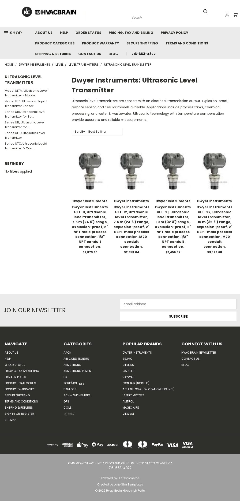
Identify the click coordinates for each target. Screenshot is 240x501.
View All (128, 414)
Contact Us (89, 53)
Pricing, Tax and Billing (131, 32)
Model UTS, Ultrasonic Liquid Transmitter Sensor (26, 103)
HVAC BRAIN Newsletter (198, 353)
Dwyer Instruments (137, 353)
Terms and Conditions (186, 43)
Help (64, 32)
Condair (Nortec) (136, 383)
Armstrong (72, 365)
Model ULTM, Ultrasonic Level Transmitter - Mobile (26, 93)
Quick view (90, 161)
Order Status (88, 32)
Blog (113, 53)
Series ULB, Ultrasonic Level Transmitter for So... (25, 114)
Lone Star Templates (128, 484)
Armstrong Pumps (77, 371)
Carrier (129, 371)
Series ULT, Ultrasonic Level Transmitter (25, 135)
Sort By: (80, 131)
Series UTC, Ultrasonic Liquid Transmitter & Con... (26, 145)
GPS (66, 401)
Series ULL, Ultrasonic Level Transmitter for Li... (25, 124)
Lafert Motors (134, 395)
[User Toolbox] (227, 14)
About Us (43, 32)
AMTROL (128, 401)
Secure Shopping (142, 43)
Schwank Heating (77, 395)
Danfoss (70, 389)
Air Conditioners (76, 359)
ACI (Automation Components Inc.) (149, 389)
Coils (68, 408)
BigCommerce (128, 478)
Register (27, 414)
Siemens (128, 365)
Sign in (10, 414)
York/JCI (70, 383)
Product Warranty (100, 43)
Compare (88, 171)
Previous (230, 486)
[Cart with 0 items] (235, 14)
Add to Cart (90, 179)
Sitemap (10, 420)
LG (65, 377)
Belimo (127, 359)
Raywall (129, 377)
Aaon (67, 353)
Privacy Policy (174, 32)
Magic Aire (131, 408)
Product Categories (55, 43)
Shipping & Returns (53, 53)
